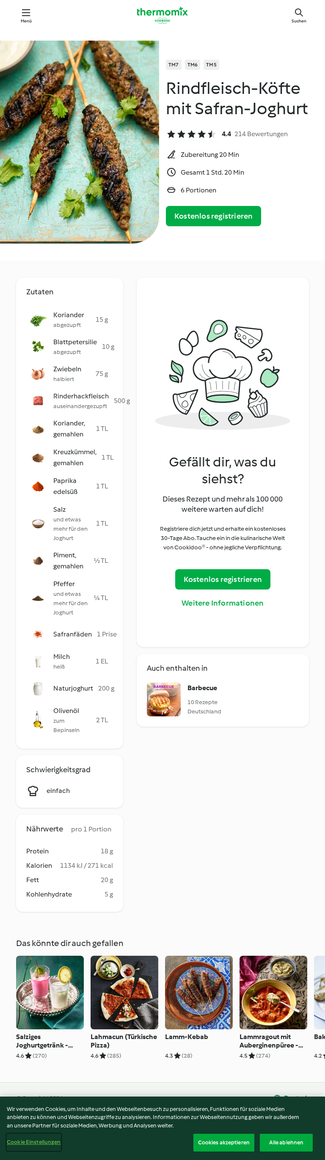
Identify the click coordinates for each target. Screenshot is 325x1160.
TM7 (173, 65)
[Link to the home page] (162, 15)
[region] (162, 1128)
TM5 (211, 65)
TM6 (192, 65)
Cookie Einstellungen (34, 1142)
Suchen (299, 21)
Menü (26, 21)
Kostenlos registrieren (213, 216)
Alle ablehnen (286, 1142)
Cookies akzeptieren (224, 1142)
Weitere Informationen (223, 603)
